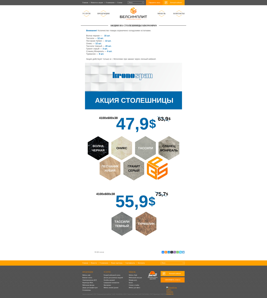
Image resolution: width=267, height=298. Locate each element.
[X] (171, 252)
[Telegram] (183, 252)
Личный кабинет (176, 2)
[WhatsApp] (177, 252)
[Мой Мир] (169, 252)
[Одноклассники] (166, 252)
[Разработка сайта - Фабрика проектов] (172, 288)
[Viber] (174, 252)
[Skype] (180, 252)
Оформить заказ (154, 2)
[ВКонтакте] (163, 252)
